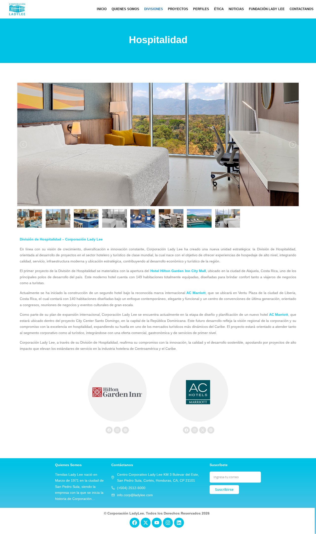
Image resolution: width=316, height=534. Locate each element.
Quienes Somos (125, 9)
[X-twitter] (202, 430)
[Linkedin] (179, 523)
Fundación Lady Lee (267, 9)
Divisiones (153, 9)
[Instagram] (117, 430)
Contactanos (302, 9)
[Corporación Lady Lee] (17, 9)
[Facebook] (109, 430)
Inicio (102, 9)
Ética (219, 9)
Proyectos (178, 9)
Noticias (236, 9)
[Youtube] (157, 523)
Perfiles (201, 9)
